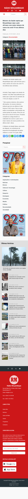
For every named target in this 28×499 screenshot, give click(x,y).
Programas (5, 421)
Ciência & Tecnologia (9, 188)
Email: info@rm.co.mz (8, 392)
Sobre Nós (5, 409)
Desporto (5, 193)
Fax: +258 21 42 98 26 (8, 398)
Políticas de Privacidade (14, 483)
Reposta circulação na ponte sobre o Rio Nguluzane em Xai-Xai (17, 347)
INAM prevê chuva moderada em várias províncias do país (17, 327)
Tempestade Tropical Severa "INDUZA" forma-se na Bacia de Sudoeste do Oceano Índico (17, 307)
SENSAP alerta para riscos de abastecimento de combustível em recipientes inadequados (17, 297)
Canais (4, 418)
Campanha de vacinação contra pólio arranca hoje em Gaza (17, 277)
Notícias (5, 182)
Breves (5, 185)
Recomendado (13, 37)
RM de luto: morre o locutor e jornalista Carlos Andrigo (16, 287)
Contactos (5, 424)
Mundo (5, 201)
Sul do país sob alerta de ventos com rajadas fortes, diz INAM (14, 269)
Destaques (6, 196)
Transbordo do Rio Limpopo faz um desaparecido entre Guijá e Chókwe (17, 356)
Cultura (5, 190)
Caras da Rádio (6, 415)
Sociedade (6, 210)
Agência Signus (15, 484)
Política (5, 204)
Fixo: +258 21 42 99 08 (8, 395)
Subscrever (14, 452)
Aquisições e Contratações (10, 180)
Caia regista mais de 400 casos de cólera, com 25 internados (17, 336)
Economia (5, 199)
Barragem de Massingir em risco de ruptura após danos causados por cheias (17, 317)
